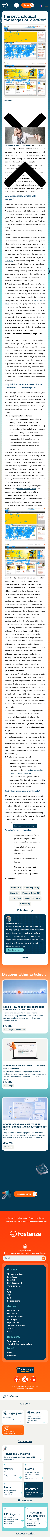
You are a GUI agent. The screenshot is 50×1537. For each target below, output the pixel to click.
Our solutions (13, 1310)
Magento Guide (31, 893)
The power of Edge (15, 1274)
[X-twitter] (25, 1379)
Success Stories (25, 1533)
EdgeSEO (11, 1280)
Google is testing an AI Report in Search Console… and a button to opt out (25, 1127)
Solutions (25, 1403)
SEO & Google (8, 1030)
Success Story (32, 898)
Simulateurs (25, 1500)
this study (9, 261)
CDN (9, 1295)
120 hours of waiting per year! (18, 145)
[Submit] (43, 1258)
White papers (31, 888)
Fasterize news (20, 1030)
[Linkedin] (33, 1379)
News (16, 888)
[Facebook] (17, 1379)
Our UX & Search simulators (19, 1344)
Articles (15, 898)
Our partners (13, 1313)
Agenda (25, 904)
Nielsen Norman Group (26, 489)
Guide (14, 893)
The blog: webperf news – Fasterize (29, 1218)
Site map (11, 1328)
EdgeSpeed (12, 1277)
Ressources (25, 1441)
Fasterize (9, 1218)
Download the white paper (25, 826)
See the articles (14, 950)
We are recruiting (15, 1316)
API (8, 1289)
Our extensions (14, 1286)
